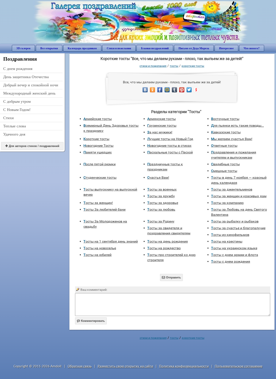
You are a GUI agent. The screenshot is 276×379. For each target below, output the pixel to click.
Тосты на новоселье (99, 248)
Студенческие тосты (99, 177)
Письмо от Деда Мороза (194, 48)
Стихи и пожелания (119, 48)
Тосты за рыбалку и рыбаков (235, 221)
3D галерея (23, 48)
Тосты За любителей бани (104, 209)
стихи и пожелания (153, 66)
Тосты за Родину (160, 221)
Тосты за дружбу (161, 196)
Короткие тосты (193, 66)
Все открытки (49, 48)
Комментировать (91, 320)
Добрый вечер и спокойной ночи (30, 85)
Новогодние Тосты (98, 146)
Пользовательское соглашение (238, 366)
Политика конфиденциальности (184, 366)
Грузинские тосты (161, 125)
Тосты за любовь (161, 209)
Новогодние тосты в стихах (169, 146)
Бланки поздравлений (155, 48)
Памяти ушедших (97, 152)
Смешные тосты (224, 171)
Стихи (8, 118)
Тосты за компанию (227, 203)
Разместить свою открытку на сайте (125, 366)
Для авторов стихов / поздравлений (32, 146)
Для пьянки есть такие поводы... (237, 125)
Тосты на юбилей (97, 255)
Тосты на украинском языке (234, 248)
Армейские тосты (97, 119)
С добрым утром (17, 101)
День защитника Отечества (26, 77)
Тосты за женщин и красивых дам (239, 196)
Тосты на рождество (164, 248)
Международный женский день (29, 93)
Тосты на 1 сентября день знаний (110, 241)
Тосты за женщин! (98, 203)
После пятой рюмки (99, 164)
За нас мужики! (159, 132)
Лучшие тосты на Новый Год (170, 139)
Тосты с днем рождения (230, 261)
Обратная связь (80, 366)
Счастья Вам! (158, 177)
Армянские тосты (161, 119)
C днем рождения (17, 68)
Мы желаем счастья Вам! (231, 139)
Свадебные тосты (225, 164)
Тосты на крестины (226, 241)
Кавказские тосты (226, 132)
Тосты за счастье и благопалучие (238, 228)
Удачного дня (14, 134)
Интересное (226, 48)
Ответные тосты (224, 146)
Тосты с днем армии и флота (234, 255)
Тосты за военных (162, 189)
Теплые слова (14, 126)
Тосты (174, 66)
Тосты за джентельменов (231, 189)
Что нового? (252, 48)
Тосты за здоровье (162, 203)
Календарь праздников (82, 48)
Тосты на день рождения (167, 241)
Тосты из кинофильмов (230, 235)
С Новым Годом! (17, 109)
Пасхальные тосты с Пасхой (170, 152)
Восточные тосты (225, 119)
